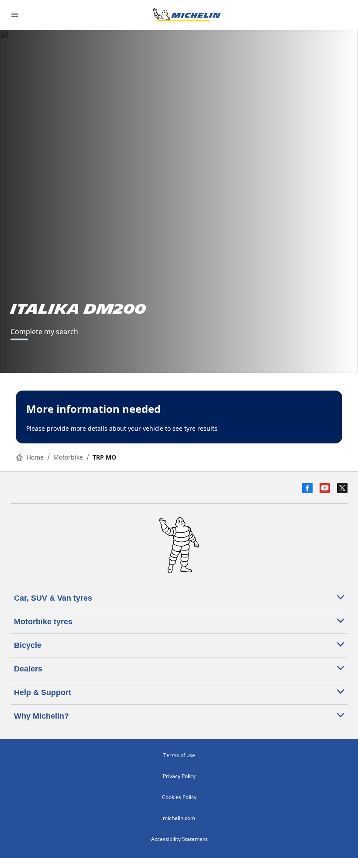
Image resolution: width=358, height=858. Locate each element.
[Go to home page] (187, 15)
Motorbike (68, 457)
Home (35, 457)
